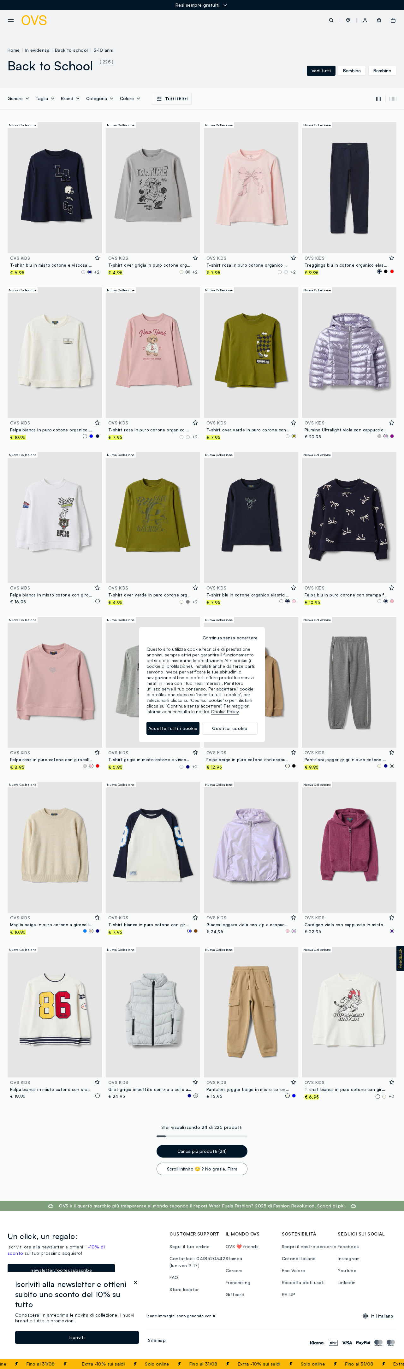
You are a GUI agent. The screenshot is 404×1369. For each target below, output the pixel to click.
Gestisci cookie (229, 728)
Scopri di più (331, 1205)
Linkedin (346, 1282)
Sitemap (157, 1340)
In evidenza (37, 50)
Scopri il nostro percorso (309, 1246)
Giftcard (235, 1294)
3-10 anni (103, 50)
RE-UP (288, 1294)
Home (14, 50)
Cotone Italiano (299, 1258)
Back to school (71, 50)
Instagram (348, 1258)
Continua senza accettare (230, 637)
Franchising (238, 1282)
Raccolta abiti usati (303, 1282)
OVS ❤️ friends (242, 1246)
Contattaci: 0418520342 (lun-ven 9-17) (197, 1262)
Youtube (347, 1270)
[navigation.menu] (11, 20)
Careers (234, 1270)
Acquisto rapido (55, 244)
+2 (96, 272)
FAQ (173, 1277)
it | (382, 1316)
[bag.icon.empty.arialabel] (393, 20)
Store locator (184, 1289)
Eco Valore (293, 1270)
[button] (348, 20)
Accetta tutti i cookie (173, 728)
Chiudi (387, 1363)
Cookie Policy (225, 711)
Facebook (348, 1246)
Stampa (234, 1258)
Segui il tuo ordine (189, 1246)
